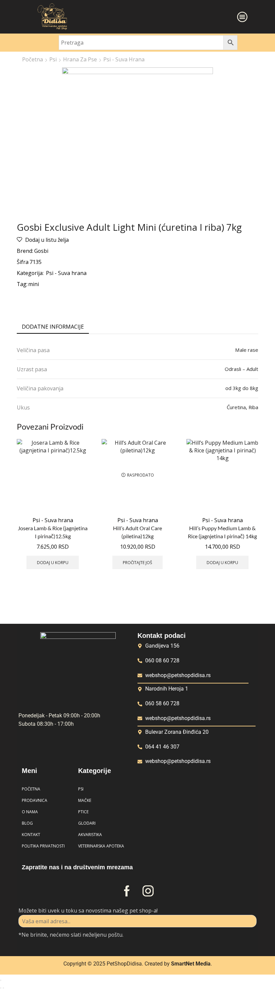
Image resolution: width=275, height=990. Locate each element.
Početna (32, 59)
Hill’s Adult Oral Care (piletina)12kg (137, 532)
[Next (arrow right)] (3, 988)
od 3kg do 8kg (241, 388)
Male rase (246, 349)
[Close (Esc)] (0, 980)
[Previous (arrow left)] (0, 988)
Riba (253, 407)
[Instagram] (148, 890)
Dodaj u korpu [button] (52, 562)
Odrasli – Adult (241, 369)
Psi (53, 59)
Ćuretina (236, 407)
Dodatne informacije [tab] (53, 326)
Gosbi (41, 251)
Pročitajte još (137, 562)
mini (33, 284)
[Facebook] (126, 890)
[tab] (53, 327)
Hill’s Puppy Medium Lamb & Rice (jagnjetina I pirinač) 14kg (222, 532)
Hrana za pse (80, 59)
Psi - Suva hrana (124, 59)
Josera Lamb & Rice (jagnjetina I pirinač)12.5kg (53, 532)
